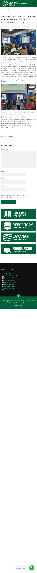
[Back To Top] (18, 296)
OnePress (23, 303)
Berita (11, 136)
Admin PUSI (22, 22)
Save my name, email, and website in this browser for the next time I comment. (15, 196)
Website (4, 186)
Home (2, 9)
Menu (34, 3)
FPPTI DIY (25, 59)
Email (3, 179)
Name (3, 171)
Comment (5, 149)
